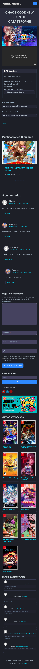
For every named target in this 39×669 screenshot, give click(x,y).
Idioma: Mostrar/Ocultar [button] (15, 92)
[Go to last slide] (5, 160)
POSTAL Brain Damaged (28, 539)
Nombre (7, 333)
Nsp (4, 123)
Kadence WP (25, 663)
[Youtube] (3, 391)
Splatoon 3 (23, 621)
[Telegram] (7, 391)
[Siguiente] (33, 160)
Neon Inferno (25, 509)
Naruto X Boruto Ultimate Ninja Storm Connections (23, 633)
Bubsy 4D (24, 596)
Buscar (19, 382)
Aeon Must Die (7, 571)
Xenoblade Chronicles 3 (23, 609)
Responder (7, 213)
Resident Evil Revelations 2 (24, 584)
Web (5, 351)
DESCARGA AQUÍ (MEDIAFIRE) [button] (16, 106)
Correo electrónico (10, 342)
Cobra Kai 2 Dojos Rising (10, 478)
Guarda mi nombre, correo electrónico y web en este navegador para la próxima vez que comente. (19, 358)
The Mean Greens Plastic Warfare (8, 540)
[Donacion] (10, 391)
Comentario (7, 302)
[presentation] (19, 152)
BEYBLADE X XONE (9, 509)
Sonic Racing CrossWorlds (7, 446)
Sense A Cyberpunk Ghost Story (27, 478)
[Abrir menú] (35, 3)
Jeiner (9, 174)
